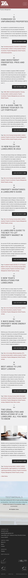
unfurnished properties (6, 52)
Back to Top (10, 574)
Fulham (5, 396)
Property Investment (10, 137)
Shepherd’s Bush (9, 402)
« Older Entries (4, 476)
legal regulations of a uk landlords (17, 468)
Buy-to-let (6, 135)
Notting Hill (14, 398)
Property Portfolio (5, 139)
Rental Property (21, 50)
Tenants (3, 551)
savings (20, 139)
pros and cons (21, 96)
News (2, 544)
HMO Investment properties (13, 92)
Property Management (12, 50)
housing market (4, 48)
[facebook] (2, 556)
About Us (3, 542)
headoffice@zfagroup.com (7, 533)
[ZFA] (4, 4)
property (19, 48)
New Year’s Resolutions (6, 310)
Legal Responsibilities (6, 470)
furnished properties (9, 46)
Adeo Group (24, 574)
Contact (3, 546)
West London (17, 402)
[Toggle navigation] (25, 4)
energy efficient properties (15, 353)
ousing (15, 48)
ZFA (4, 574)
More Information (19, 41)
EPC (23, 353)
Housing (22, 92)
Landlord (11, 48)
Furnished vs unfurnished (20, 46)
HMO (5, 92)
